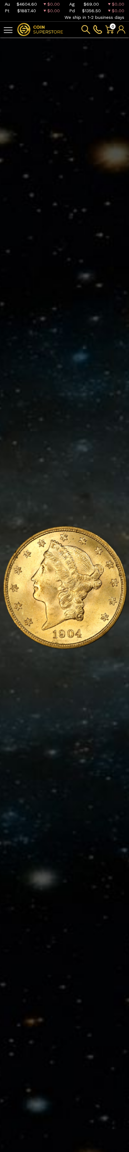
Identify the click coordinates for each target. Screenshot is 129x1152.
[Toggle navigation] (8, 29)
